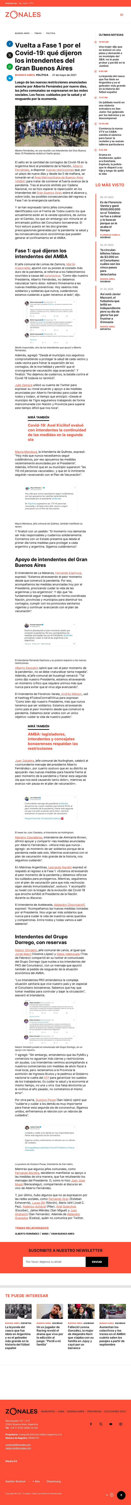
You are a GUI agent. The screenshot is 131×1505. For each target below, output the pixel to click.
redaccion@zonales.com (18, 1448)
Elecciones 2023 (115, 1411)
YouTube (110, 1424)
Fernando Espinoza (68, 573)
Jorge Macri (23, 954)
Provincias (94, 1411)
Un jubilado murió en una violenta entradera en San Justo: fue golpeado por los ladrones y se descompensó (112, 110)
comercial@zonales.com (18, 1444)
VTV (31, 3)
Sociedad (105, 237)
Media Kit (11, 1461)
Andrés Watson (71, 694)
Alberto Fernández (27, 1233)
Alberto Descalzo (26, 668)
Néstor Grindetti (26, 950)
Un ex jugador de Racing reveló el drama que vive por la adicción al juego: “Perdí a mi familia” (50, 1335)
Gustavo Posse (46, 1100)
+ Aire (36, 1481)
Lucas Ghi (38, 1202)
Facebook (90, 1424)
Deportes (105, 329)
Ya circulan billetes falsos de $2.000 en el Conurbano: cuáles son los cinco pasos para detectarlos (110, 262)
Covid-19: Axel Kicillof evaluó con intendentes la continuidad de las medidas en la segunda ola (57, 432)
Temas (37, 33)
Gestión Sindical (15, 1481)
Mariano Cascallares (28, 837)
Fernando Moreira (27, 1172)
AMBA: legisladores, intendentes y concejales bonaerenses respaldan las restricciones (53, 741)
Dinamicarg (54, 1481)
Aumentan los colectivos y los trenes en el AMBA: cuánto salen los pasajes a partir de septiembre (112, 1335)
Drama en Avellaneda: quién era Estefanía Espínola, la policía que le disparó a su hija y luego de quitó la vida (111, 164)
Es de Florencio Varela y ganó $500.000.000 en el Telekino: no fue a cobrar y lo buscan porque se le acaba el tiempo (111, 216)
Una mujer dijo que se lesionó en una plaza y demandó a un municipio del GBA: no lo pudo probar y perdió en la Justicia (112, 56)
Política (50, 33)
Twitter (100, 1424)
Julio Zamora (23, 385)
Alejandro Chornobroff (69, 904)
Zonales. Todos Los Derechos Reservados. (42, 1493)
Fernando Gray (59, 1199)
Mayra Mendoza (26, 451)
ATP (46, 1077)
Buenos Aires (22, 33)
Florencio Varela (110, 235)
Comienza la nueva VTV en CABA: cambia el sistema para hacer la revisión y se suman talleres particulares (111, 136)
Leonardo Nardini (60, 867)
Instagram (120, 1424)
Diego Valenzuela (68, 954)
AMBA (45, 1233)
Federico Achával (34, 1206)
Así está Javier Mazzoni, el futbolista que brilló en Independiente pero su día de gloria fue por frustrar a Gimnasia (110, 308)
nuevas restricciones (60, 170)
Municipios (48, 1411)
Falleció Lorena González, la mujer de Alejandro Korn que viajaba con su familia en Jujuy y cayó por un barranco (81, 1337)
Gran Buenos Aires (49, 192)
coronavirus (52, 275)
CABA (61, 1411)
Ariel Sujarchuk (66, 1206)
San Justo (23, 3)
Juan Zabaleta (24, 760)
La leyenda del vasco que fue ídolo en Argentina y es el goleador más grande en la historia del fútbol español (112, 84)
